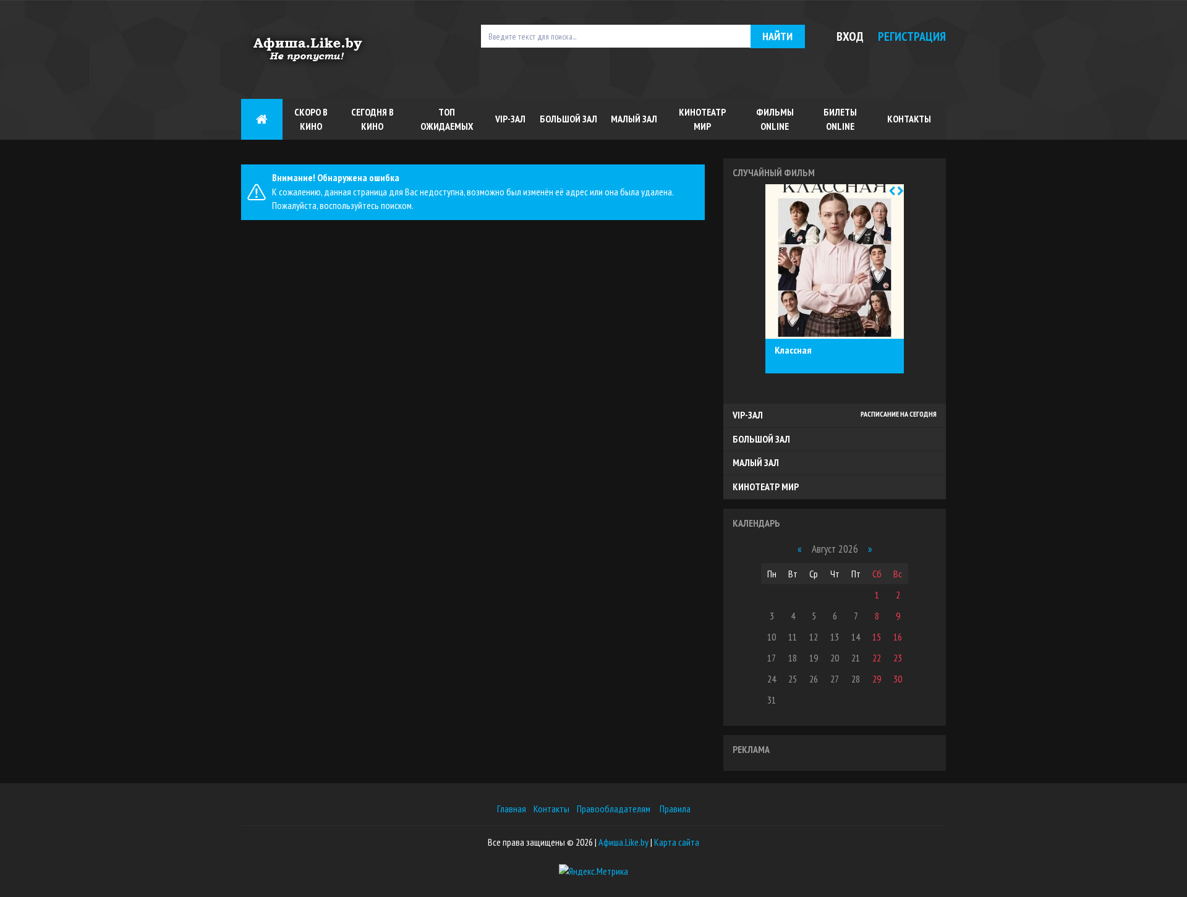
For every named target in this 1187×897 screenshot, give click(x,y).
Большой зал (568, 119)
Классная (793, 350)
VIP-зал (510, 119)
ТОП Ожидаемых (446, 119)
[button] (891, 191)
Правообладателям (613, 808)
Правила (675, 808)
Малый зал (634, 119)
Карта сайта (676, 842)
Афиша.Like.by (623, 842)
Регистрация (912, 36)
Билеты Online (840, 119)
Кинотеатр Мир (702, 119)
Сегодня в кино (372, 119)
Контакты (909, 119)
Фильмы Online (775, 119)
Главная (511, 808)
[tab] (834, 416)
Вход (850, 36)
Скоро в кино (311, 119)
